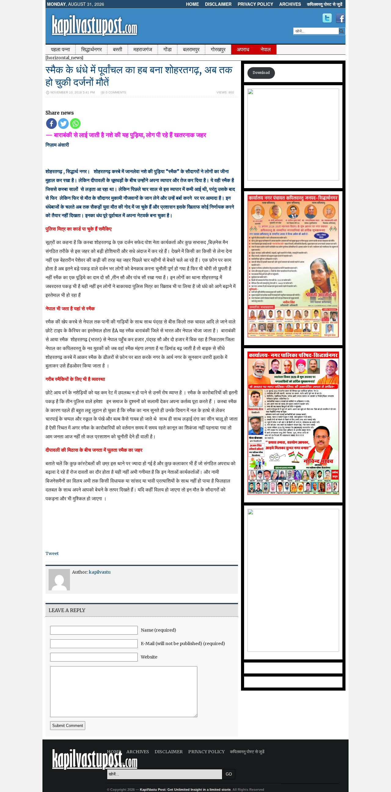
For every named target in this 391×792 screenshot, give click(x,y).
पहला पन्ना (60, 49)
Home (192, 4)
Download (261, 73)
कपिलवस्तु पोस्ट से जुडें (324, 4)
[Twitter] (63, 123)
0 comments (116, 92)
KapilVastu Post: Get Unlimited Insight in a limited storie (185, 789)
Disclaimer (218, 4)
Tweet (52, 553)
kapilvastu (100, 572)
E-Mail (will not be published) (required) (183, 643)
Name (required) (158, 630)
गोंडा (167, 49)
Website (149, 657)
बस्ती (117, 49)
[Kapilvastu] (327, 18)
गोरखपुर (218, 49)
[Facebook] (51, 123)
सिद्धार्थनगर (91, 49)
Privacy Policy (255, 4)
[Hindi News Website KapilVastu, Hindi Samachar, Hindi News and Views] (94, 37)
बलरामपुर (191, 49)
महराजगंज (142, 49)
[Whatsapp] (75, 123)
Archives (290, 4)
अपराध (243, 49)
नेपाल (266, 49)
